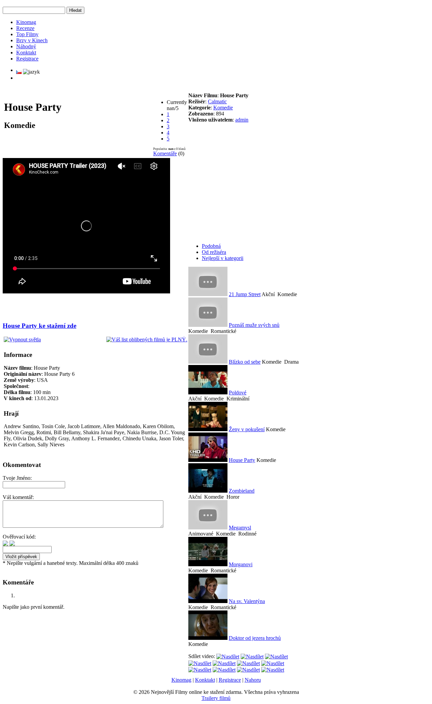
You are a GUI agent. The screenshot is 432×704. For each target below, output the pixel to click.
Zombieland (241, 491)
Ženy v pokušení (247, 429)
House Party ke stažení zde (39, 325)
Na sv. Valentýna (247, 601)
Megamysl (240, 527)
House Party (242, 460)
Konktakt (26, 52)
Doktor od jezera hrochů (255, 638)
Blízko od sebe (245, 362)
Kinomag (26, 22)
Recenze (25, 28)
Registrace (27, 58)
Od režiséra (214, 252)
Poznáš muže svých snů (254, 325)
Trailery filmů (216, 698)
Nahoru (253, 680)
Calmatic (217, 101)
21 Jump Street (245, 294)
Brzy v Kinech (32, 40)
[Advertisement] (83, 304)
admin (241, 120)
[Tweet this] (227, 656)
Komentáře (165, 153)
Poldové (237, 392)
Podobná (211, 246)
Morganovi (240, 564)
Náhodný (26, 46)
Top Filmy (27, 34)
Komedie (223, 107)
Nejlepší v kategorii (222, 258)
